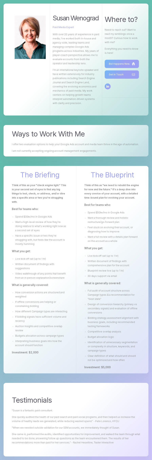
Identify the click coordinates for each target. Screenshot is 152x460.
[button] (122, 64)
